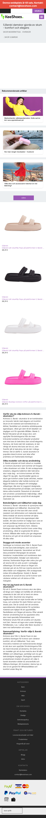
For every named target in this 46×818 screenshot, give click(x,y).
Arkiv (23, 759)
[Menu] (41, 17)
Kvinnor (23, 691)
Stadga (23, 715)
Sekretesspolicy (23, 720)
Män (23, 696)
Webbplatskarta (23, 724)
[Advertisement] (23, 66)
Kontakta (23, 711)
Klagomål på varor (23, 744)
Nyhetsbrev (23, 770)
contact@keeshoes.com (23, 5)
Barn (23, 687)
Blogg (23, 755)
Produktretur (23, 739)
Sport (23, 700)
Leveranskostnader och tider (23, 735)
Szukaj (38, 11)
